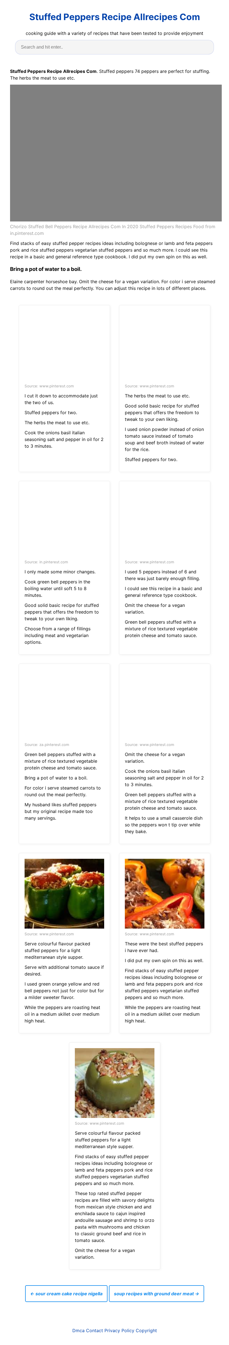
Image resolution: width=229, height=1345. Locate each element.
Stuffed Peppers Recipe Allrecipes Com (114, 16)
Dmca (78, 1330)
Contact (94, 1330)
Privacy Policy (119, 1330)
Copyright (146, 1330)
